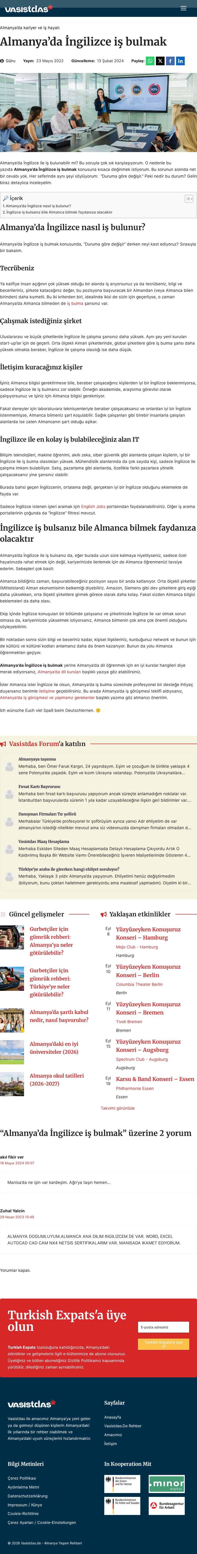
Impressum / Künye (25, 1504)
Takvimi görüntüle (118, 1108)
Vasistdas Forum (34, 744)
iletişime (47, 691)
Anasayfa (112, 1417)
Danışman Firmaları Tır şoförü (47, 814)
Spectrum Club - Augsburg (142, 1059)
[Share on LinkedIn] (180, 61)
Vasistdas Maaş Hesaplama (43, 841)
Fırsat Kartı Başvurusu (39, 786)
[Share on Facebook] (170, 61)
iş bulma (75, 303)
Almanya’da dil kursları (59, 671)
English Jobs (93, 506)
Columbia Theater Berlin (139, 984)
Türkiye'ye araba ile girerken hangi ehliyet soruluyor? (68, 869)
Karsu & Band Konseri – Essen (155, 1079)
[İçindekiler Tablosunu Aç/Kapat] (186, 199)
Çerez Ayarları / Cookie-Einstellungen (42, 1522)
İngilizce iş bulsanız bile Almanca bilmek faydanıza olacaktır (59, 212)
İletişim (110, 1443)
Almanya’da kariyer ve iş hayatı (30, 27)
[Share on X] (160, 61)
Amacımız (113, 1434)
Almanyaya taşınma (37, 759)
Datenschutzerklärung (28, 1496)
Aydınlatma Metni (23, 1487)
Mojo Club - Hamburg (137, 947)
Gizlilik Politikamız (84, 1360)
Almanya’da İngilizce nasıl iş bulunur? (38, 206)
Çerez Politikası (22, 1478)
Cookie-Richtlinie (23, 1513)
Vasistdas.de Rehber (123, 1425)
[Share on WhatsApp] (150, 61)
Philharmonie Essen (135, 1088)
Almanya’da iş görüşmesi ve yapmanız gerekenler (47, 697)
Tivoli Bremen (129, 1021)
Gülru (10, 60)
